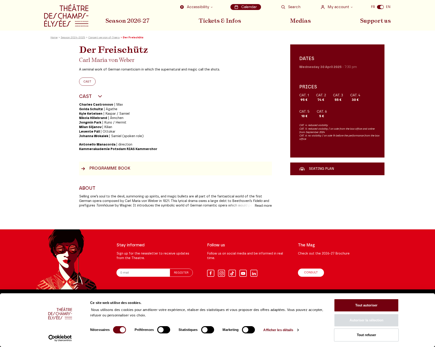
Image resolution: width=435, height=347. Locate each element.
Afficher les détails (278, 330)
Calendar (249, 7)
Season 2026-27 (127, 20)
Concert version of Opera (104, 37)
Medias (300, 20)
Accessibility (198, 7)
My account (338, 7)
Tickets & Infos (220, 20)
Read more (263, 205)
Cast (87, 81)
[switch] (163, 329)
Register (181, 272)
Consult (311, 272)
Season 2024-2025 (73, 37)
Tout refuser (366, 335)
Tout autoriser (366, 305)
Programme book (109, 168)
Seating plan (321, 169)
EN (388, 7)
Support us (375, 20)
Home (54, 37)
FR (373, 7)
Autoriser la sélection (366, 320)
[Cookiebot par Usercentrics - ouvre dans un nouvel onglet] (60, 338)
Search (294, 7)
